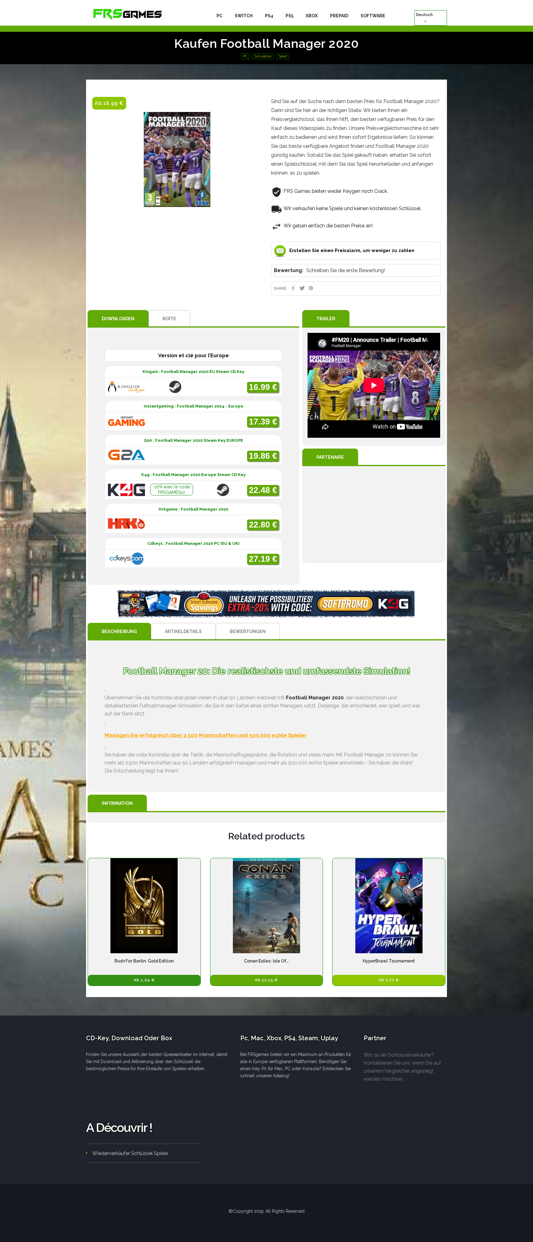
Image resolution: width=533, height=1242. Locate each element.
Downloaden (118, 318)
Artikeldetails (183, 631)
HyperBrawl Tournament (389, 960)
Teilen (293, 288)
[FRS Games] (127, 14)
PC (245, 56)
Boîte (169, 318)
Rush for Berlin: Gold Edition (144, 960)
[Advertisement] (374, 514)
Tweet (302, 288)
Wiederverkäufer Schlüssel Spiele (130, 1153)
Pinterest (311, 288)
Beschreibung (119, 631)
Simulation (263, 56)
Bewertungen (248, 631)
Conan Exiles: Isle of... (266, 960)
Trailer (325, 318)
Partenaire (330, 457)
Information (117, 803)
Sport (283, 56)
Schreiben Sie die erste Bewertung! (345, 270)
